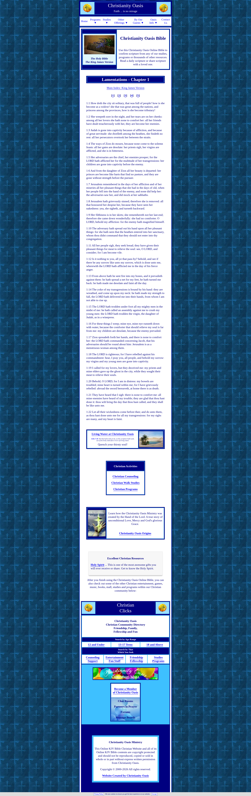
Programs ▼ (95, 21)
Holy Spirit (97, 564)
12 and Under (96, 644)
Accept (154, 794)
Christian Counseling (125, 476)
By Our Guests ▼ (138, 21)
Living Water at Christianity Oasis (113, 433)
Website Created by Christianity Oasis (125, 775)
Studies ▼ (107, 21)
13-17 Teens (125, 644)
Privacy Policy (98, 794)
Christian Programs (125, 489)
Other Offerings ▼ (121, 21)
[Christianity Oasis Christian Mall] (125, 673)
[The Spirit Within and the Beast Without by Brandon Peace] (97, 523)
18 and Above (154, 644)
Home (84, 21)
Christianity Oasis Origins (135, 533)
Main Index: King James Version (125, 87)
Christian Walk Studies (125, 482)
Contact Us (165, 21)
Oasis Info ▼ (153, 21)
